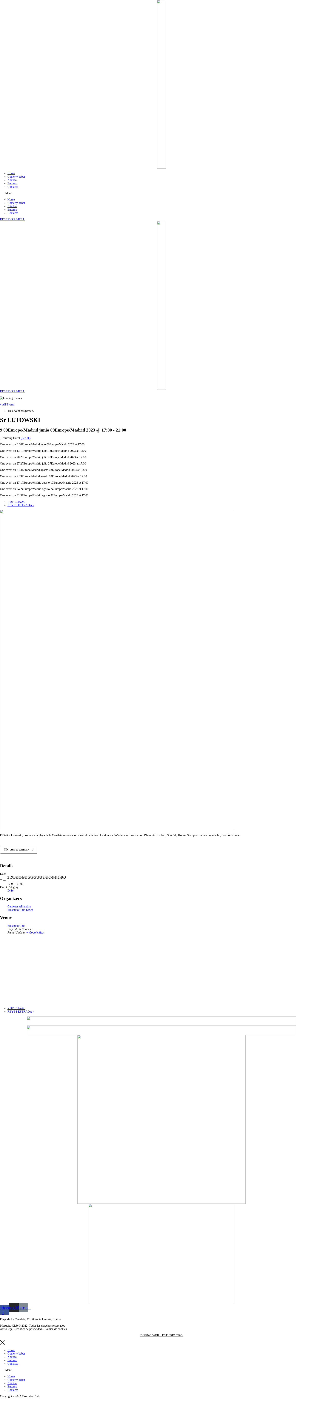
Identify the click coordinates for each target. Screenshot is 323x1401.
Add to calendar (19, 849)
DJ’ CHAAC (16, 501)
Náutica (12, 180)
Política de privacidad (29, 1329)
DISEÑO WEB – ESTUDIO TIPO (161, 1335)
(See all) (25, 438)
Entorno (12, 183)
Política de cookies (56, 1329)
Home (11, 173)
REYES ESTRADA (20, 505)
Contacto (12, 186)
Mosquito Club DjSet (20, 909)
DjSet (10, 890)
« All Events (7, 404)
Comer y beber (16, 176)
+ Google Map (35, 932)
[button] (161, 193)
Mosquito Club (16, 925)
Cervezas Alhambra (19, 906)
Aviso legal (6, 1329)
